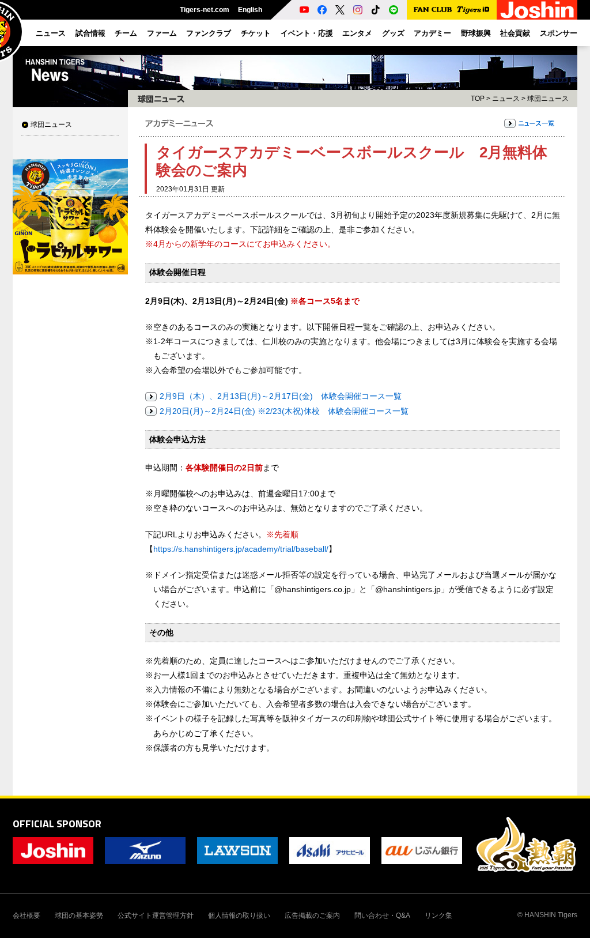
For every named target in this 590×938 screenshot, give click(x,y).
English (250, 10)
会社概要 (26, 915)
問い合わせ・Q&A (382, 915)
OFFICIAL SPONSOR (57, 823)
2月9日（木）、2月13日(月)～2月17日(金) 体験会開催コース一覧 (281, 396)
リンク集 (438, 915)
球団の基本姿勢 (79, 915)
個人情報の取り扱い (239, 915)
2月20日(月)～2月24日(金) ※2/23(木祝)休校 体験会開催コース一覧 (284, 411)
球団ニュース (51, 124)
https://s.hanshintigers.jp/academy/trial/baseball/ (240, 548)
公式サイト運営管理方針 (156, 915)
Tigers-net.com (204, 10)
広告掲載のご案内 (312, 915)
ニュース (506, 99)
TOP (478, 99)
